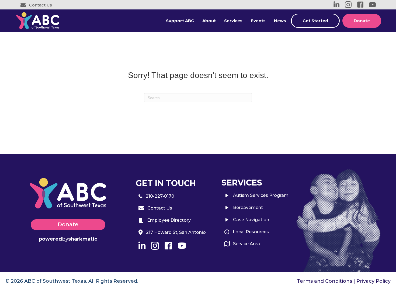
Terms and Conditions (324, 281)
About (209, 20)
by (68, 239)
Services (233, 20)
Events (258, 20)
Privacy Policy (373, 281)
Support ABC (180, 20)
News (280, 20)
